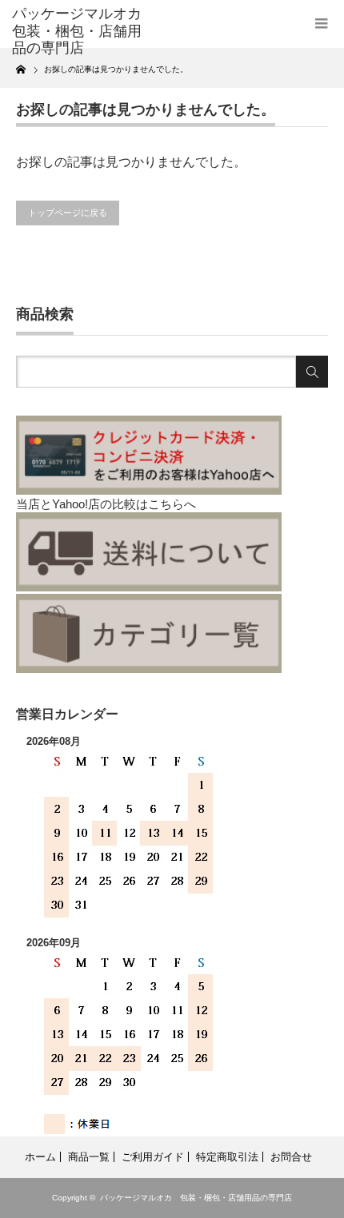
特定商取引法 (227, 1157)
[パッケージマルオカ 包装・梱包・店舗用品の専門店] (81, 32)
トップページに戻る (67, 212)
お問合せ (291, 1157)
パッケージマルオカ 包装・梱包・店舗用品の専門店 (196, 1197)
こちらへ (172, 504)
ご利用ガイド (153, 1157)
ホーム (40, 1157)
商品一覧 (89, 1157)
